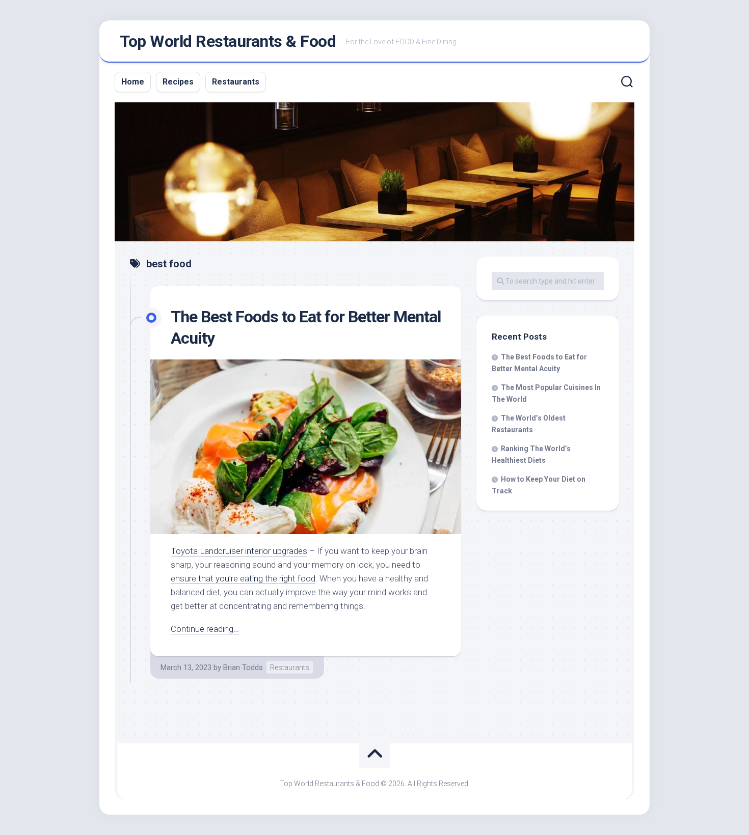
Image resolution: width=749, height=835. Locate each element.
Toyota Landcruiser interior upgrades (239, 551)
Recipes (178, 82)
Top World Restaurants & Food (228, 41)
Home (132, 82)
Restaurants (235, 82)
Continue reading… (205, 629)
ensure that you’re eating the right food (243, 578)
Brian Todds (243, 667)
